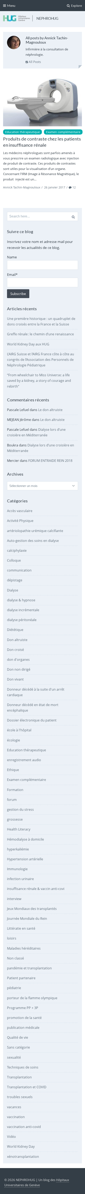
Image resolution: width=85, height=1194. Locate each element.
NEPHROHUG (47, 18)
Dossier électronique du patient (32, 720)
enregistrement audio (24, 760)
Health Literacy (18, 829)
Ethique (13, 770)
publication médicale (23, 1027)
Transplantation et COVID (26, 1087)
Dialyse (12, 590)
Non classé (15, 958)
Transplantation (19, 1077)
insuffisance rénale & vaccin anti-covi (35, 888)
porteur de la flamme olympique (32, 998)
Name (12, 257)
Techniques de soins (22, 1067)
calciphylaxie (17, 550)
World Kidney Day (21, 1146)
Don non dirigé (18, 669)
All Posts (34, 62)
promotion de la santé (24, 1017)
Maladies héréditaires (24, 948)
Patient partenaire (21, 978)
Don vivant (15, 679)
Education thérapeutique (22, 132)
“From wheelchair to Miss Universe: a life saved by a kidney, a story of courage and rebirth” (39, 380)
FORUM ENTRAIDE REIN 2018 (50, 460)
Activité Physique (20, 520)
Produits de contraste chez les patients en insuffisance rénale (42, 142)
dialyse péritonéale (22, 620)
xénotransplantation (23, 1156)
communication (19, 570)
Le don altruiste (50, 410)
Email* (12, 274)
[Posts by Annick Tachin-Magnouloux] (13, 43)
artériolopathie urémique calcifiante (35, 530)
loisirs (11, 938)
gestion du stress (20, 809)
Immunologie (17, 869)
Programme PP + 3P (22, 1008)
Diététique (15, 629)
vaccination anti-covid (24, 1126)
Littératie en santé (21, 928)
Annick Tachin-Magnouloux (21, 187)
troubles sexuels (20, 1097)
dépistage (14, 580)
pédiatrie (14, 988)
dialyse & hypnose (21, 600)
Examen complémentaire (63, 132)
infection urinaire (20, 879)
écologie (13, 740)
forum (12, 799)
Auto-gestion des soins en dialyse (33, 540)
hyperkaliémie (18, 849)
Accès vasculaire (19, 511)
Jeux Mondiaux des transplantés (32, 908)
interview (14, 899)
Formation (15, 789)
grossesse (15, 819)
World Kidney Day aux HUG (28, 344)
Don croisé (15, 649)
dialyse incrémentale (23, 610)
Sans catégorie (18, 1047)
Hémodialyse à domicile (25, 839)
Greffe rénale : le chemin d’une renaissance (40, 334)
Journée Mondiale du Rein (27, 918)
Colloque (14, 560)
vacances (14, 1107)
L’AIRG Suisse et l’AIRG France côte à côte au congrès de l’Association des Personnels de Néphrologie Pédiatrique (40, 359)
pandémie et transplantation (29, 968)
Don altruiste (17, 640)
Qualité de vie (17, 1037)
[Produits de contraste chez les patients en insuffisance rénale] (42, 100)
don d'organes (18, 659)
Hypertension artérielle (25, 859)
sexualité (14, 1057)
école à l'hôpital (19, 730)
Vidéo (11, 1136)
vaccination (16, 1117)
